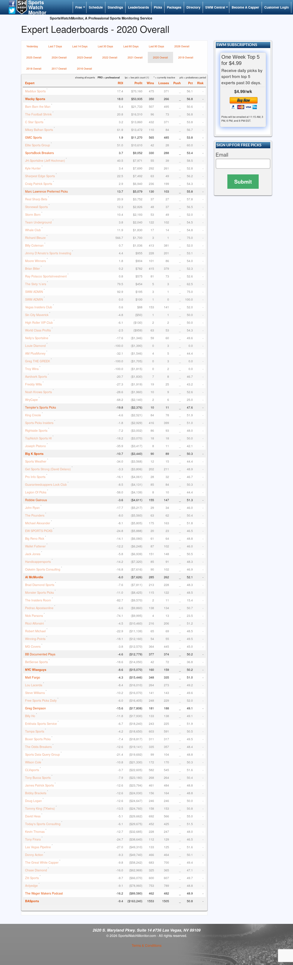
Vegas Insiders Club (38, 307)
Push (177, 83)
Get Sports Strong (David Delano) (48, 469)
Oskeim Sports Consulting (42, 569)
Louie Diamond (35, 345)
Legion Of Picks (35, 492)
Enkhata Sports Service (41, 723)
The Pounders (34, 515)
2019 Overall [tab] (185, 57)
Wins (150, 83)
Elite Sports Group (37, 145)
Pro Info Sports (35, 477)
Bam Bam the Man (37, 106)
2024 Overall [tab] (59, 57)
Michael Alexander (37, 523)
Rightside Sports (36, 430)
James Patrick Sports (39, 785)
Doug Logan (33, 801)
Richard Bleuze (35, 237)
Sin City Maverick (36, 315)
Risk (200, 83)
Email (222, 154)
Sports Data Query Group (42, 754)
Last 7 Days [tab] (55, 46)
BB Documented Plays (40, 654)
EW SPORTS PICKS (38, 531)
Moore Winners (35, 261)
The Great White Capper (42, 862)
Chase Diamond (36, 870)
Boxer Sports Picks (38, 739)
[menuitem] (79, 7)
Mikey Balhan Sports (39, 129)
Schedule (96, 7)
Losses (163, 83)
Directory (193, 7)
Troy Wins (32, 369)
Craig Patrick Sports (38, 183)
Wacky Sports (35, 99)
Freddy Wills (33, 384)
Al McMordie (34, 577)
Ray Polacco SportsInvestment (46, 276)
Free (78, 7)
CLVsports (32, 770)
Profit (138, 83)
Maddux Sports (35, 91)
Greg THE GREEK (37, 361)
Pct (190, 83)
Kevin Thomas (35, 831)
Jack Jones (32, 554)
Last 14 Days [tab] (80, 46)
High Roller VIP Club (39, 322)
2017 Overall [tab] (59, 68)
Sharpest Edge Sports (40, 176)
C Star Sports (34, 122)
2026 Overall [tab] (181, 46)
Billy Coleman (34, 245)
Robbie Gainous (36, 500)
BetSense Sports (36, 662)
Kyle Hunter (33, 168)
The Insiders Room (38, 600)
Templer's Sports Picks (40, 407)
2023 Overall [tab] (84, 57)
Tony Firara (33, 839)
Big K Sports (34, 453)
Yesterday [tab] (32, 46)
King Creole (33, 415)
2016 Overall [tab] (84, 68)
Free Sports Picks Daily (41, 700)
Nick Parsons (34, 615)
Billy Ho (30, 716)
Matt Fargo (32, 677)
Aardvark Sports (36, 376)
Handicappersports (38, 561)
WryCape (31, 399)
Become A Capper (245, 7)
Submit (243, 181)
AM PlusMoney (35, 353)
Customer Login (276, 7)
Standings (115, 7)
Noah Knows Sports (38, 392)
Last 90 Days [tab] (156, 46)
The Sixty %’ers (35, 284)
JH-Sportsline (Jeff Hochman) (45, 160)
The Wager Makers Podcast (44, 893)
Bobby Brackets (35, 793)
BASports (32, 901)
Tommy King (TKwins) (40, 808)
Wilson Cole (33, 762)
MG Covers (33, 646)
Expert (30, 83)
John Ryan (32, 507)
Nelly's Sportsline (36, 338)
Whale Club (33, 230)
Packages (174, 7)
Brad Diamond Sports (39, 585)
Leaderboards (138, 7)
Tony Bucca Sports (38, 777)
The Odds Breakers (38, 747)
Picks (158, 7)
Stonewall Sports (36, 207)
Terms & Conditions (147, 945)
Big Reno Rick (34, 538)
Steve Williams (35, 693)
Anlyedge (31, 885)
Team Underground (38, 222)
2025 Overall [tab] (33, 57)
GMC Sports (33, 137)
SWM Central (215, 7)
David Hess (33, 816)
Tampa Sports (34, 731)
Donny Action (34, 855)
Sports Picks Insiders (39, 423)
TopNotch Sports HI (38, 438)
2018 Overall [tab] (33, 68)
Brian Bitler (32, 268)
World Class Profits (38, 330)
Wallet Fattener (35, 546)
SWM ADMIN (34, 291)
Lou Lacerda (33, 685)
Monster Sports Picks (39, 592)
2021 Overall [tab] (135, 57)
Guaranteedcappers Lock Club (46, 484)
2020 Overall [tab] (160, 57)
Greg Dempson (35, 708)
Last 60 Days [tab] (131, 46)
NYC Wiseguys (35, 669)
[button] (12, 3)
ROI (120, 83)
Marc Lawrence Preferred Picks (46, 191)
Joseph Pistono (35, 446)
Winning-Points (35, 639)
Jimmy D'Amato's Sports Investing (48, 253)
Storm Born (33, 214)
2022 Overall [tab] (109, 57)
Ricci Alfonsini (34, 623)
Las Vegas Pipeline (38, 847)
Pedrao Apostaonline (39, 608)
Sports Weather (35, 461)
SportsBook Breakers (39, 153)
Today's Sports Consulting (42, 824)
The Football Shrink (38, 114)
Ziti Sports (32, 878)
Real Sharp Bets (36, 199)
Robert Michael (35, 631)
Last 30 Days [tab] (105, 46)
